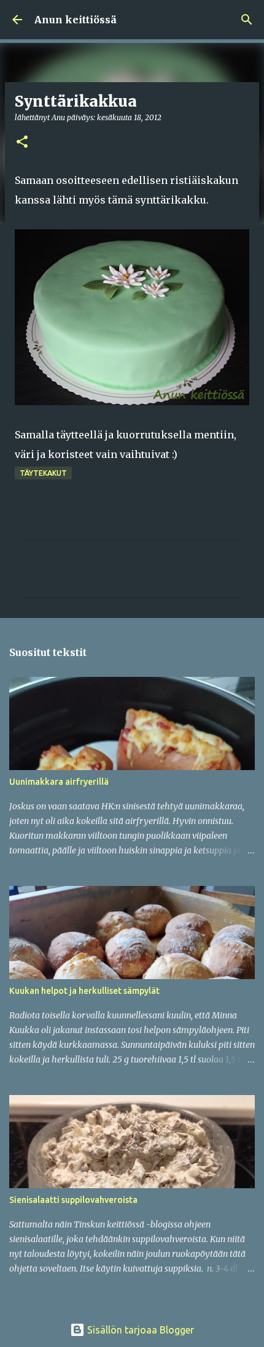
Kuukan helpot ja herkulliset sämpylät (84, 991)
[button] (22, 142)
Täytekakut (43, 473)
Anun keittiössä (75, 19)
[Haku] (246, 19)
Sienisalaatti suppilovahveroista (73, 1200)
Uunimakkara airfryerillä (59, 782)
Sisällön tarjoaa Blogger (139, 1329)
